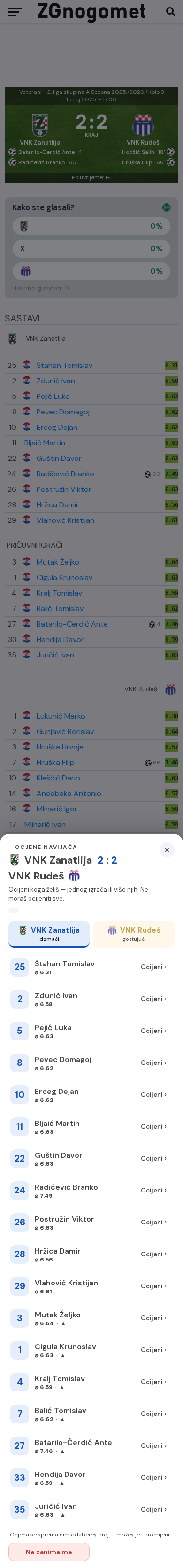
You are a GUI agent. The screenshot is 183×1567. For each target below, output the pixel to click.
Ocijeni (154, 967)
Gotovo (134, 1552)
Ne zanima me (49, 1552)
